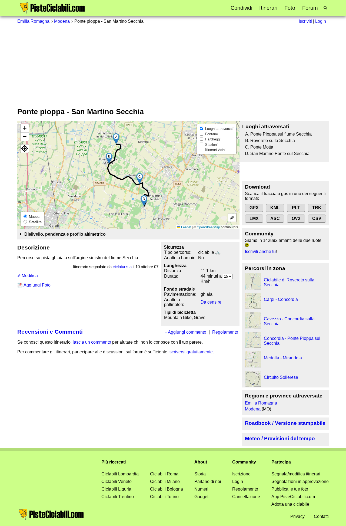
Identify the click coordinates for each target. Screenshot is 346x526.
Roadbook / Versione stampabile (285, 423)
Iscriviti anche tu (260, 251)
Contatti (321, 516)
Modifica (29, 275)
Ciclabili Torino (164, 496)
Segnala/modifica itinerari (295, 474)
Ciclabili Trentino (117, 496)
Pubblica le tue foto (289, 489)
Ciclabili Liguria (116, 489)
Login (237, 481)
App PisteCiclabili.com (293, 496)
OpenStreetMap (208, 227)
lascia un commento (92, 342)
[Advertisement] (173, 65)
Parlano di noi (207, 481)
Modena (62, 21)
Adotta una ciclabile (290, 504)
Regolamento (225, 332)
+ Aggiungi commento (185, 332)
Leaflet (185, 227)
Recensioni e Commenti (50, 331)
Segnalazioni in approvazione (300, 481)
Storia (200, 474)
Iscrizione (241, 474)
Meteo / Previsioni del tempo (280, 438)
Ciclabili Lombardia (120, 474)
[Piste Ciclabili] (52, 12)
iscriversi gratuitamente (190, 352)
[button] (116, 138)
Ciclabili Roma (164, 474)
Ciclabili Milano (165, 481)
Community (244, 462)
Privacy (297, 516)
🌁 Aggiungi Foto (34, 285)
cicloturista (122, 266)
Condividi (241, 8)
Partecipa (281, 462)
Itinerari (268, 8)
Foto (289, 8)
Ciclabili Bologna (166, 489)
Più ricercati (113, 462)
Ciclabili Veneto (116, 481)
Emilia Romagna (33, 21)
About (200, 462)
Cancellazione (246, 496)
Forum (310, 8)
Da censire (211, 302)
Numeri (201, 489)
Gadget (201, 496)
